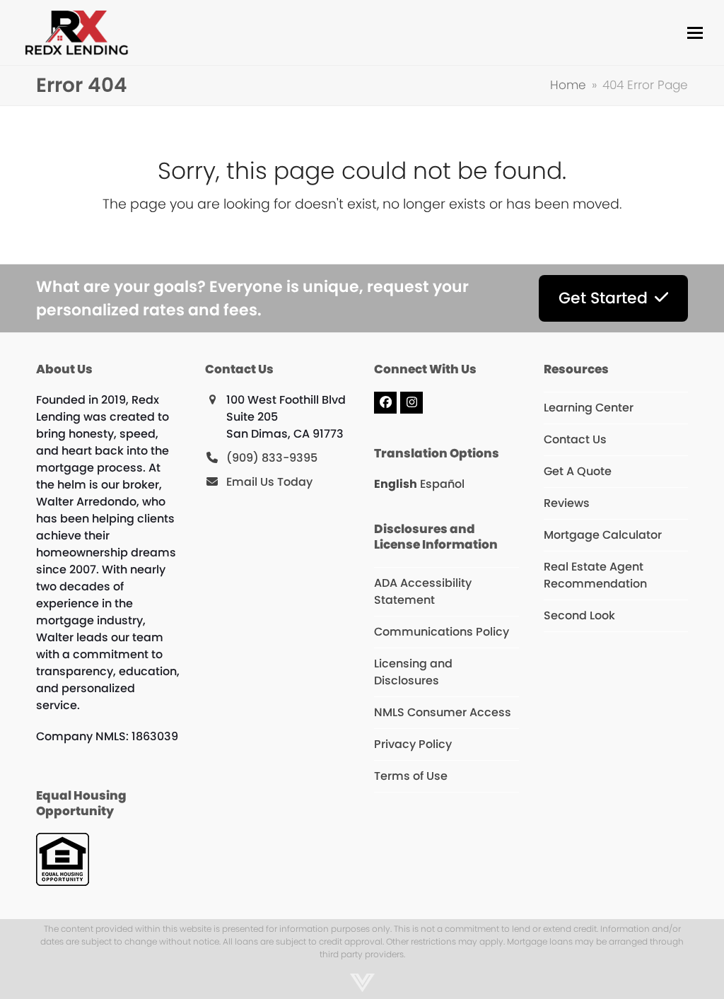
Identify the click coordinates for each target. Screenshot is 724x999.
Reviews (567, 503)
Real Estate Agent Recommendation (595, 575)
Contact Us (575, 439)
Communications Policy (441, 632)
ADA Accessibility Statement (423, 591)
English (395, 484)
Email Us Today (269, 482)
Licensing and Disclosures (413, 672)
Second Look (579, 615)
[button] (695, 33)
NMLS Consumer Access (442, 712)
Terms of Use (411, 776)
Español (442, 484)
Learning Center (589, 407)
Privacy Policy (413, 744)
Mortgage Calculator (603, 535)
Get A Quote (578, 471)
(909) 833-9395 (271, 458)
